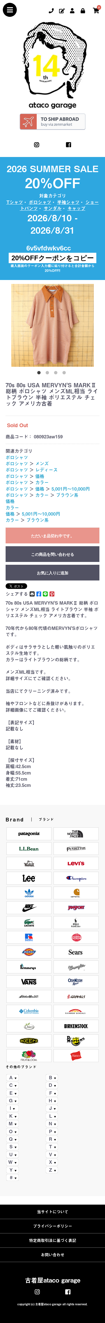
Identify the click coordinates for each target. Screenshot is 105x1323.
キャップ (76, 208)
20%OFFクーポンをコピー (52, 258)
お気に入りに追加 (52, 573)
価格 (39, 476)
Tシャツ (14, 202)
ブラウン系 (67, 495)
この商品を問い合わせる (52, 554)
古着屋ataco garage (52, 1280)
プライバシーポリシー (52, 1226)
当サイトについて (52, 1212)
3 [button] (57, 374)
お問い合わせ (52, 1255)
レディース (46, 470)
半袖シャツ (68, 202)
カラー (42, 482)
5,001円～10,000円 (71, 489)
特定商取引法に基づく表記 (52, 1240)
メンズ (42, 463)
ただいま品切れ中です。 (52, 536)
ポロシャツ (40, 202)
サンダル (53, 208)
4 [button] (65, 374)
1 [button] (40, 374)
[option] (52, 325)
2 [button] (48, 374)
